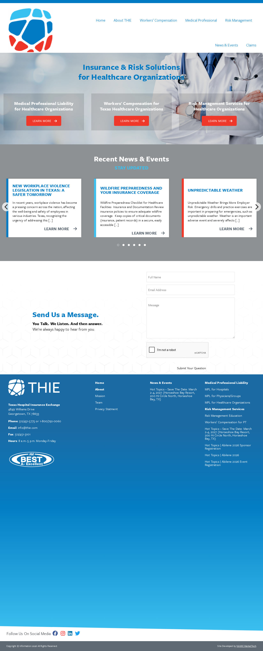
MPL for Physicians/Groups (223, 395)
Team (98, 402)
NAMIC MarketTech (246, 646)
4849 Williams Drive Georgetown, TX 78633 (23, 411)
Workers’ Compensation (158, 20)
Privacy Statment (106, 409)
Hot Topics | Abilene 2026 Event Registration (226, 463)
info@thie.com (27, 427)
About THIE (123, 20)
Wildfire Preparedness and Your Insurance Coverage (131, 190)
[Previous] (6, 206)
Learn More (145, 233)
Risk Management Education (223, 415)
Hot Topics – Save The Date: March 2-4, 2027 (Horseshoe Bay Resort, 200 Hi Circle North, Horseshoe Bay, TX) (173, 394)
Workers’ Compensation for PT (226, 422)
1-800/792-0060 (50, 421)
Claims (251, 45)
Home (100, 20)
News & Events (226, 45)
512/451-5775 (27, 421)
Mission (100, 395)
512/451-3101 (22, 434)
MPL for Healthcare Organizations (227, 402)
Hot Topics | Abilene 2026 (222, 455)
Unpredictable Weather (215, 190)
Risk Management (238, 20)
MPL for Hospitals (217, 389)
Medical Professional (201, 20)
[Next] (256, 206)
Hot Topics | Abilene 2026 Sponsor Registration (228, 447)
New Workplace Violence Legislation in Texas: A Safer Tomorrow (41, 190)
